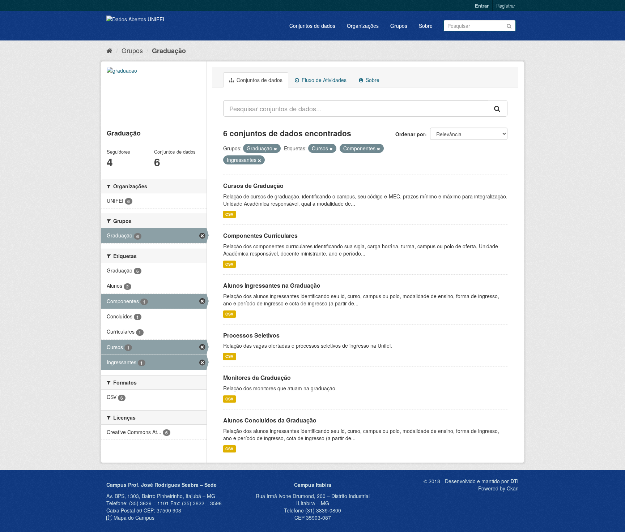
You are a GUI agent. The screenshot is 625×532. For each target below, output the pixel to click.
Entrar (482, 5)
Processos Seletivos (251, 335)
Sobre (426, 25)
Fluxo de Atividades (323, 79)
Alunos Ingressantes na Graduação (271, 285)
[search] (497, 108)
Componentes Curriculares (260, 235)
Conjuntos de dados (312, 25)
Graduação (169, 50)
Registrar (505, 5)
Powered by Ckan (498, 488)
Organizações (363, 25)
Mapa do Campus (134, 517)
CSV (229, 214)
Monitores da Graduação (257, 377)
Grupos (398, 25)
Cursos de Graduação (253, 185)
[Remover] (275, 148)
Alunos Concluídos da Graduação (269, 420)
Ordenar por (410, 134)
